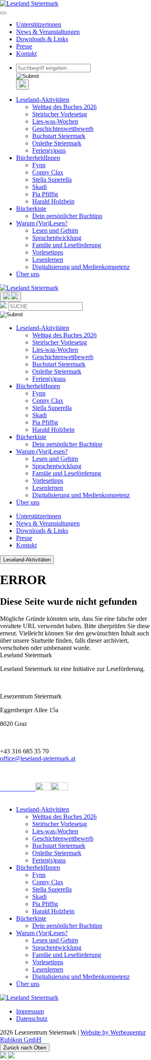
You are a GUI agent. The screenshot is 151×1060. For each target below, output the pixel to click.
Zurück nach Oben (24, 1048)
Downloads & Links (42, 39)
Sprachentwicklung (56, 237)
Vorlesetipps (47, 252)
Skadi (39, 186)
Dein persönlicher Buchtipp (67, 215)
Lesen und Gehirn (55, 230)
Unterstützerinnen (38, 24)
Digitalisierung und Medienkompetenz (81, 266)
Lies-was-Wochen (55, 121)
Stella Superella (52, 179)
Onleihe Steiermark (56, 143)
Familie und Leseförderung (66, 245)
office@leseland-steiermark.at (37, 758)
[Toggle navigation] (3, 13)
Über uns (27, 274)
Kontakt (26, 53)
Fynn (39, 165)
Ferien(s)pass (49, 150)
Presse (24, 46)
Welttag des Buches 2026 (64, 106)
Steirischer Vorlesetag (59, 114)
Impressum (30, 1011)
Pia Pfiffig (45, 194)
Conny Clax (47, 172)
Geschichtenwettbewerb (62, 128)
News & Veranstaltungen (48, 31)
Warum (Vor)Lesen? (42, 223)
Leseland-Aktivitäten (42, 99)
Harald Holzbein (53, 201)
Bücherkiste (31, 208)
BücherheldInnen (38, 157)
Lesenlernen (47, 259)
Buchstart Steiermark (58, 135)
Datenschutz (32, 1018)
